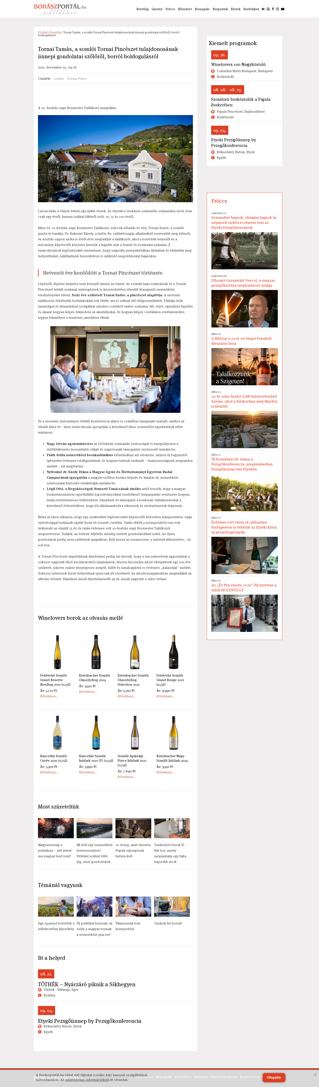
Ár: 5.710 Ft (48, 690)
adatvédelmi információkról (87, 1079)
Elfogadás (274, 1077)
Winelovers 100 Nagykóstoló (238, 64)
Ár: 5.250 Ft (126, 690)
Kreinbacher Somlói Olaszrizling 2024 (94, 677)
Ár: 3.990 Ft (88, 766)
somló (59, 78)
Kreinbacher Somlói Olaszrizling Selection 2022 (133, 680)
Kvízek (235, 9)
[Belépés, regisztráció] (263, 9)
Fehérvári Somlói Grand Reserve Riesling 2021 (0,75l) (55, 680)
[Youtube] (282, 9)
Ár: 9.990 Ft (165, 690)
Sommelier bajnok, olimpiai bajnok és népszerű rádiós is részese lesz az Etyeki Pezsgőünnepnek (243, 220)
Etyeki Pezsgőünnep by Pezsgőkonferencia (89, 1021)
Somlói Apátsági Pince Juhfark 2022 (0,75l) (132, 760)
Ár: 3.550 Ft (87, 686)
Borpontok (220, 9)
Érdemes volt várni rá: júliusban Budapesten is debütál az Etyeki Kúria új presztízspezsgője (244, 525)
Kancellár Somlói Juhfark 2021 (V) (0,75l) (96, 758)
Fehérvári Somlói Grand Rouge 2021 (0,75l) (170, 680)
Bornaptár (202, 9)
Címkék (44, 78)
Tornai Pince (77, 78)
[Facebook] (273, 9)
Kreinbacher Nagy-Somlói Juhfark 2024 (172, 758)
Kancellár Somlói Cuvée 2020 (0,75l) (53, 758)
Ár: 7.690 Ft (127, 771)
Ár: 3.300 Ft (48, 766)
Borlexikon (251, 9)
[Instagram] (277, 9)
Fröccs (170, 9)
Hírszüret (185, 9)
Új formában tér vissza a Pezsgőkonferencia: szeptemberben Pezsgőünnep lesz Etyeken (242, 462)
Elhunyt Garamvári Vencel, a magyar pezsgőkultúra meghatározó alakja (243, 281)
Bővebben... (49, 696)
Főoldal (43, 32)
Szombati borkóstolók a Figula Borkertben (241, 102)
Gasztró (157, 9)
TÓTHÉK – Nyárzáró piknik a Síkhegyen (86, 984)
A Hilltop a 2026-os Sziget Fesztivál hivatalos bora (241, 339)
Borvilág (142, 9)
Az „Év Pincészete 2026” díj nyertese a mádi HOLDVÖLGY (244, 585)
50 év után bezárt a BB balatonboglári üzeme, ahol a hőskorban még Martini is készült (244, 399)
